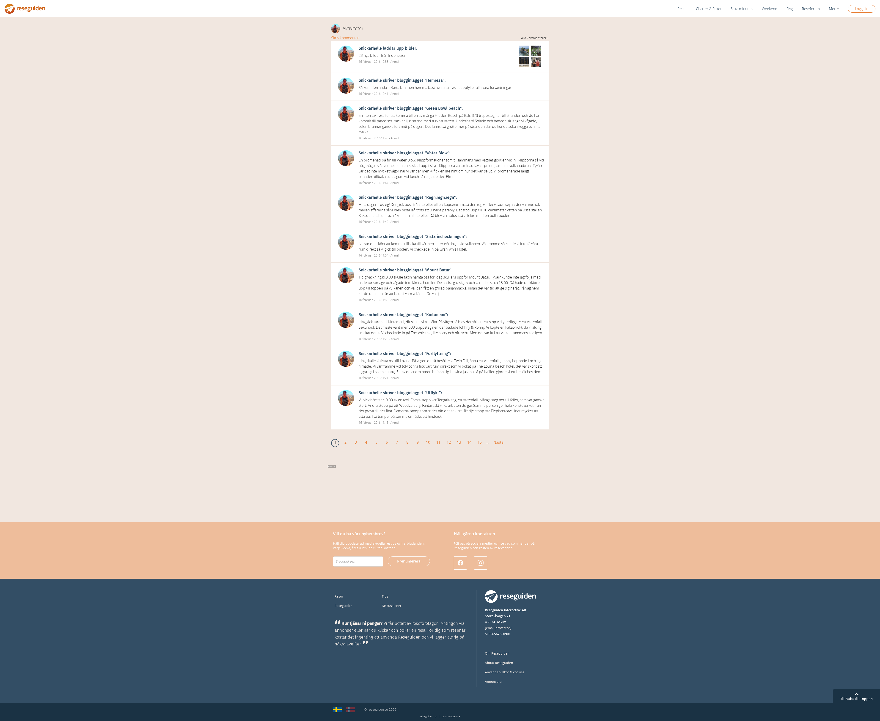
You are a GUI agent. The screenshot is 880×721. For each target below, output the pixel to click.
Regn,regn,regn (440, 198)
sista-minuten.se (451, 716)
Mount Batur (438, 270)
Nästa (498, 442)
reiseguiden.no (428, 716)
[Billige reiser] (350, 709)
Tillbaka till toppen (856, 699)
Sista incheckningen (445, 237)
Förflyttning (437, 354)
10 (428, 442)
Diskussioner (392, 606)
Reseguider (343, 606)
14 (469, 442)
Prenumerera (409, 561)
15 (480, 442)
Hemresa (434, 81)
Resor (682, 9)
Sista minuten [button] (742, 9)
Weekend (769, 9)
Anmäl (394, 61)
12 (449, 442)
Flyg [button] (789, 9)
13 (459, 442)
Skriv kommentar (345, 38)
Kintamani (435, 315)
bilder (410, 48)
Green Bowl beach (443, 109)
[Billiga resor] (337, 709)
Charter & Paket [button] (708, 9)
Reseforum (811, 9)
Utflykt (432, 393)
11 (438, 442)
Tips (385, 596)
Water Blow (437, 153)
